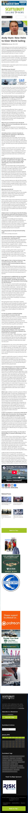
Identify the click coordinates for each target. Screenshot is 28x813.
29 (16, 746)
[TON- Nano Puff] (11, 554)
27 (10, 746)
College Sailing (5, 758)
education (5, 760)
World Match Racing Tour (8, 769)
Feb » (6, 748)
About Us (23, 803)
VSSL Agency (15, 800)
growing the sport (6, 762)
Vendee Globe (13, 767)
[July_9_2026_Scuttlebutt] (11, 648)
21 (13, 744)
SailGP (16, 763)
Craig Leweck (12, 758)
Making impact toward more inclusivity (6, 503)
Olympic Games (21, 762)
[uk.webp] (13, 787)
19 (6, 744)
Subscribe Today (9, 717)
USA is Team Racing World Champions (17, 503)
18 (3, 744)
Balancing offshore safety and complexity (18, 516)
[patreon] (11, 629)
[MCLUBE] (11, 685)
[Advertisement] (11, 601)
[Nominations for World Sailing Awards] (6, 514)
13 (10, 743)
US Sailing (21, 765)
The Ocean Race (6, 765)
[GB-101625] (14, 84)
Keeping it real (14, 762)
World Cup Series (20, 767)
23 (19, 744)
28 (13, 746)
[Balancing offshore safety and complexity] (18, 514)
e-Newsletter (21, 708)
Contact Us (5, 804)
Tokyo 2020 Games (14, 765)
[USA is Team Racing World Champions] (18, 501)
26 (6, 746)
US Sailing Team (6, 767)
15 (16, 743)
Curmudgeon (19, 758)
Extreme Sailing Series (17, 760)
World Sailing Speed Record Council (10, 771)
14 (13, 743)
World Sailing (14, 487)
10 (23, 741)
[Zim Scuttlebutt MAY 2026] (11, 666)
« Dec (3, 748)
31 (23, 746)
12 (6, 743)
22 (16, 744)
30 (19, 746)
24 (23, 744)
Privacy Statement (6, 803)
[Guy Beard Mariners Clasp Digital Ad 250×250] (11, 572)
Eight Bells (10, 760)
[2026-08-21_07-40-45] (14, 5)
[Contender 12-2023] (11, 591)
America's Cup (5, 756)
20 (10, 744)
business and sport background (14, 50)
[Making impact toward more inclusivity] (6, 501)
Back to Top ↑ (14, 530)
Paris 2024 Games (6, 763)
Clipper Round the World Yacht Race (17, 756)
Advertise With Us (15, 803)
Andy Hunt (7, 487)
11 (3, 743)
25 (3, 746)
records (12, 763)
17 (23, 743)
